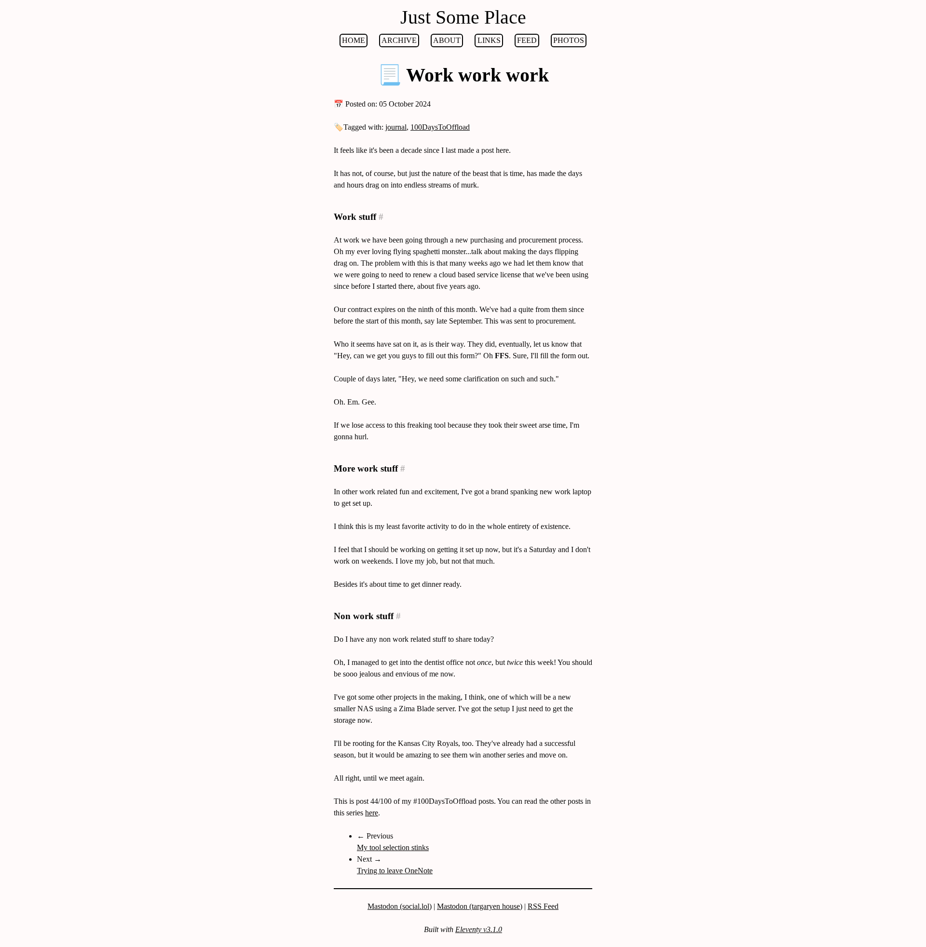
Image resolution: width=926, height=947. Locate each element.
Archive (399, 40)
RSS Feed (543, 906)
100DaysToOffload (440, 127)
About (447, 40)
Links (489, 40)
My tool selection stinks (393, 847)
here (371, 813)
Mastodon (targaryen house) (479, 906)
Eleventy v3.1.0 (478, 929)
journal (396, 127)
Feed (527, 40)
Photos (568, 40)
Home (353, 40)
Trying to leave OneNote (395, 870)
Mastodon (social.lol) (400, 906)
